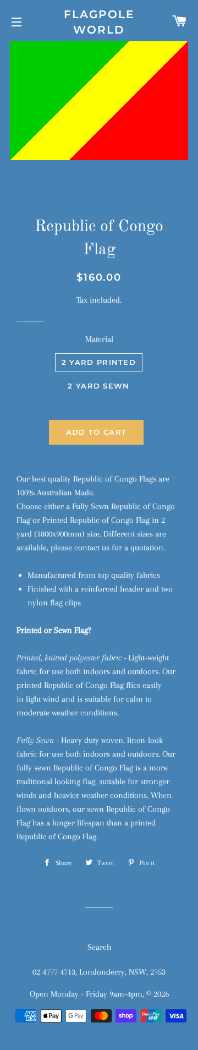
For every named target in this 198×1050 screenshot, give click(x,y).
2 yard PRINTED (99, 362)
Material (99, 339)
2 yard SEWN (98, 385)
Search (99, 947)
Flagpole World (99, 22)
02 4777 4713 (53, 972)
